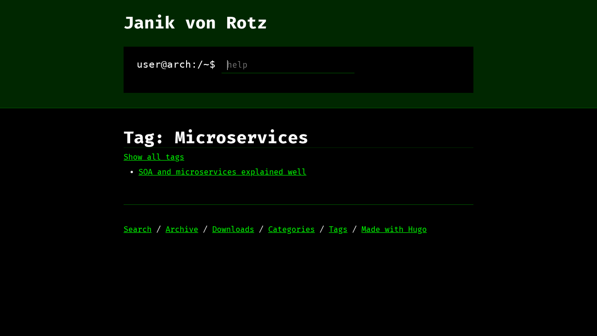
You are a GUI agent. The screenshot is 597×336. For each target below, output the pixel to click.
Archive (182, 229)
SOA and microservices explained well (222, 172)
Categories (291, 229)
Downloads (233, 229)
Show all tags (154, 157)
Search (138, 229)
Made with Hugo (394, 229)
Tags (338, 229)
